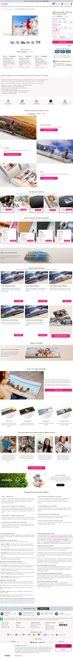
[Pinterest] (64, 625)
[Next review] (49, 62)
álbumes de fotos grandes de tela (58, 536)
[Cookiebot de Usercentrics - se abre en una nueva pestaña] (7, 656)
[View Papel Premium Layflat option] (50, 258)
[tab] (12, 42)
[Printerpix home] (4, 4)
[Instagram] (60, 625)
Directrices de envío (5, 626)
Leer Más (4, 65)
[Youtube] (66, 625)
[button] (36, 75)
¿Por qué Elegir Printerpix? (36, 624)
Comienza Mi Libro (61, 336)
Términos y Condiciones (35, 627)
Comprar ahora (43, 608)
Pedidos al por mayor (5, 627)
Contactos (47, 624)
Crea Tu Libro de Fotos (49, 130)
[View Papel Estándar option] (50, 251)
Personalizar (62, 649)
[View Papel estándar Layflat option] (50, 254)
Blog (17, 624)
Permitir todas (63, 645)
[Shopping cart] (71, 4)
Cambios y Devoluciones (50, 629)
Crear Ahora (13, 240)
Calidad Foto (18, 626)
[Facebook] (62, 625)
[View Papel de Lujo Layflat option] (50, 261)
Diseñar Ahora (62, 42)
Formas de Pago (4, 624)
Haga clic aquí (68, 65)
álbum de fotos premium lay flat (61, 539)
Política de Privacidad (49, 627)
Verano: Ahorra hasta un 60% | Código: (36, 1)
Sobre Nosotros (34, 626)
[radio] (54, 22)
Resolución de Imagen (20, 627)
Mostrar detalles (18, 655)
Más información (60, 485)
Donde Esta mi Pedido (49, 626)
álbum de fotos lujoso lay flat (52, 542)
